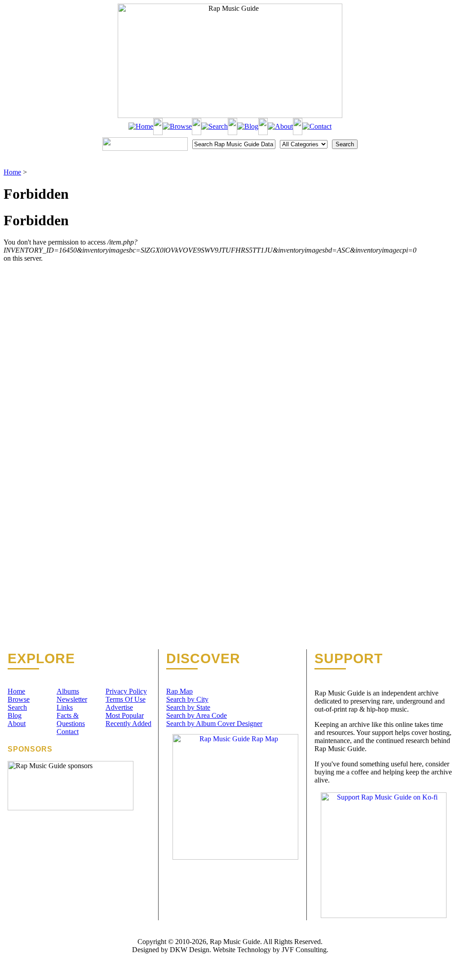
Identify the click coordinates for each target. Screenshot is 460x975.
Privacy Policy (126, 691)
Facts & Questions (71, 719)
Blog (15, 715)
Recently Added (128, 723)
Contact (68, 731)
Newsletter (72, 699)
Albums (68, 691)
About (17, 723)
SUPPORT (348, 658)
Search (17, 707)
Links (65, 707)
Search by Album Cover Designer (214, 723)
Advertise (119, 707)
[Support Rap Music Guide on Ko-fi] (384, 915)
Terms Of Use (126, 699)
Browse (19, 699)
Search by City (187, 699)
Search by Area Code (196, 715)
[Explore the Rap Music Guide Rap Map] (235, 857)
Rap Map (179, 691)
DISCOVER (203, 658)
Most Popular (125, 715)
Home (12, 172)
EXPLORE (41, 658)
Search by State (188, 707)
